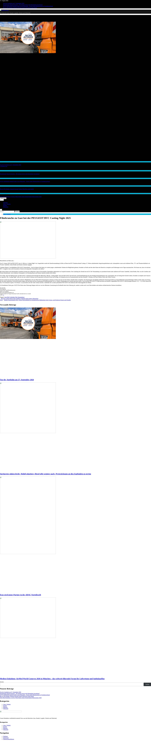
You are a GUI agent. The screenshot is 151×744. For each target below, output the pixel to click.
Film (16, 297)
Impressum (6, 737)
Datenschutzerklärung (8, 739)
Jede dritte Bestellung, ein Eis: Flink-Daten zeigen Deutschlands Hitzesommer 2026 (21, 196)
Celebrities (12, 297)
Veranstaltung (21, 297)
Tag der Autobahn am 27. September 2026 (13, 3)
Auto (5, 297)
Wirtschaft (2, 170)
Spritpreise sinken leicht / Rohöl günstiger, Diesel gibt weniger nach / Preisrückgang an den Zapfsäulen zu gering (45, 474)
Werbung (5, 736)
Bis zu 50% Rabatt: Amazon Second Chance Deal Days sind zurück (20, 7)
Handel (1, 186)
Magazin (5, 707)
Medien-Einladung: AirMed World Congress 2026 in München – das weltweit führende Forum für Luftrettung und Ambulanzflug (52, 679)
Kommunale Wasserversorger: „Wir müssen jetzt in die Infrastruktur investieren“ (23, 4)
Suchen (2, 682)
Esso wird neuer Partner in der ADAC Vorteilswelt (20, 595)
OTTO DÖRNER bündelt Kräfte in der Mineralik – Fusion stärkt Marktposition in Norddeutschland (28, 6)
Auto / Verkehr (3, 161)
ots (3, 294)
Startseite (5, 202)
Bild (8, 297)
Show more (3, 198)
